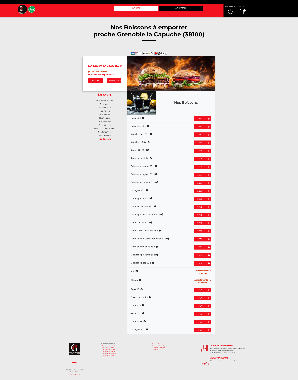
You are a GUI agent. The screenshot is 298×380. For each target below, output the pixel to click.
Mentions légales (74, 375)
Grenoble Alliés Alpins (109, 346)
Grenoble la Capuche (108, 351)
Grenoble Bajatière (108, 348)
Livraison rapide (219, 357)
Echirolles (155, 350)
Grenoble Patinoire (108, 355)
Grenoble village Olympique (161, 346)
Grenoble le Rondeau (109, 353)
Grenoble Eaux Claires (109, 350)
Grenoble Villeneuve (158, 348)
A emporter (180, 8)
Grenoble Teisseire (158, 344)
